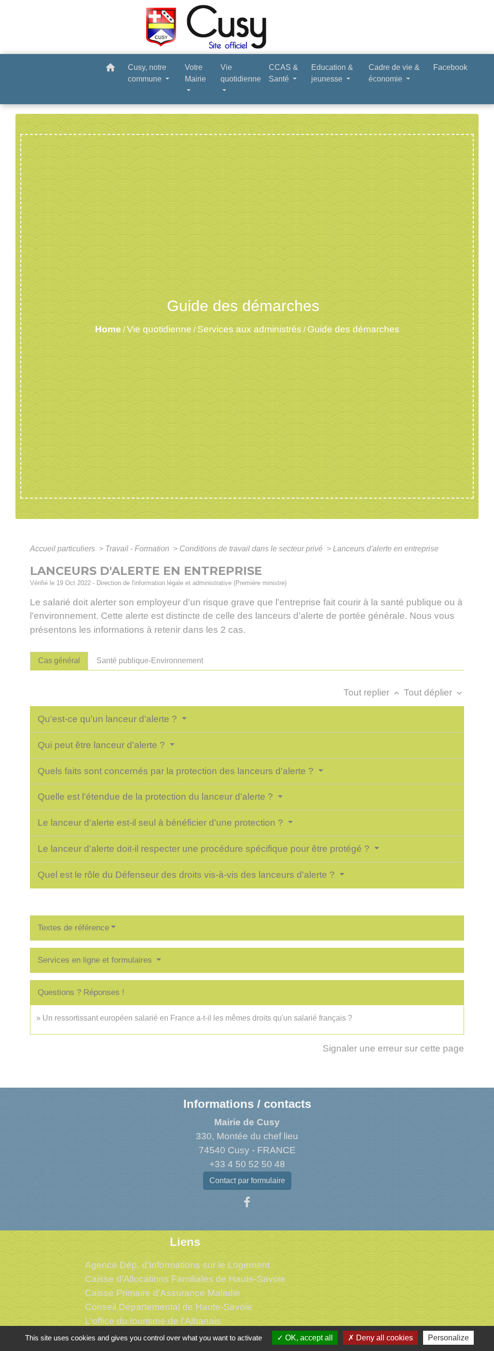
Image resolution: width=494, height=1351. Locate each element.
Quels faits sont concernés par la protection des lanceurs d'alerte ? (177, 771)
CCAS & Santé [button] (283, 73)
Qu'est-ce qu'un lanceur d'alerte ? (108, 719)
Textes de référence (73, 927)
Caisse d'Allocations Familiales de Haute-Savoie (185, 1279)
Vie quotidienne (159, 329)
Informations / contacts (247, 1103)
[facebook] (247, 1202)
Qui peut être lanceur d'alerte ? (102, 745)
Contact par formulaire (247, 1180)
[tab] (59, 661)
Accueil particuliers (63, 549)
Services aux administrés (249, 329)
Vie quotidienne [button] (240, 73)
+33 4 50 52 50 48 (247, 1164)
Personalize (448, 1338)
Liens (185, 1241)
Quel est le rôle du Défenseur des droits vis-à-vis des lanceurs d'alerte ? (187, 875)
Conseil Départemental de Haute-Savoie (168, 1307)
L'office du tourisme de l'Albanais (153, 1321)
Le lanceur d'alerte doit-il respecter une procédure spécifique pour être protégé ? (205, 849)
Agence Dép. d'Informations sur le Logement (177, 1265)
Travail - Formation (138, 549)
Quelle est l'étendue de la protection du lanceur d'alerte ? (156, 796)
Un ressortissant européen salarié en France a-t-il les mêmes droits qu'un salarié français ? (197, 1018)
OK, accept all (308, 1338)
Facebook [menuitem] (450, 67)
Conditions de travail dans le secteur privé (252, 549)
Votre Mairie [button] (195, 73)
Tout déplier (434, 692)
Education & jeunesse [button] (332, 73)
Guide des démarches (353, 329)
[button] (110, 69)
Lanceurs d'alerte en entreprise (386, 549)
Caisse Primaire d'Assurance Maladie (162, 1293)
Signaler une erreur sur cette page (393, 1048)
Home (108, 329)
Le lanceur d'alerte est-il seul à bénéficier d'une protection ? (162, 823)
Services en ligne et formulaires (96, 960)
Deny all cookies (383, 1338)
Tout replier (372, 692)
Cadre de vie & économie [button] (394, 73)
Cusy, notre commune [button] (147, 73)
